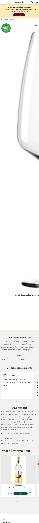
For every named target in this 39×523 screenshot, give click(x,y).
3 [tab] (20, 501)
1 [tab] (17, 501)
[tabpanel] (18, 476)
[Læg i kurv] (21, 493)
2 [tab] (18, 501)
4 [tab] (22, 501)
